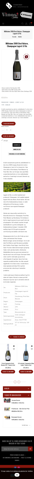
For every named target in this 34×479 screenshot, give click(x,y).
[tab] (17, 145)
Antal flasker (5, 126)
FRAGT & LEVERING (26, 458)
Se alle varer (26, 425)
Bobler (20, 37)
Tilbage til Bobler (18, 337)
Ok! (17, 475)
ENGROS (17, 460)
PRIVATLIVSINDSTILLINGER (17, 455)
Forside (14, 37)
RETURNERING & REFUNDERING (11, 458)
